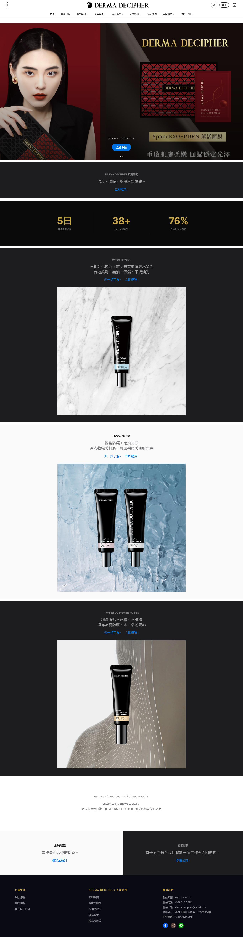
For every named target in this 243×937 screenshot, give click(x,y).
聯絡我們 (182, 860)
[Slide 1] (120, 156)
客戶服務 (168, 14)
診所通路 (20, 897)
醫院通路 (20, 903)
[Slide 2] (122, 156)
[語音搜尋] (214, 5)
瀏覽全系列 (60, 860)
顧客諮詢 (94, 897)
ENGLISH (187, 14)
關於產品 (117, 14)
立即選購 (121, 147)
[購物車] (234, 5)
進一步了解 (112, 279)
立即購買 (132, 279)
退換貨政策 (95, 908)
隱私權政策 (95, 920)
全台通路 (99, 14)
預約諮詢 (151, 14)
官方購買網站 (22, 908)
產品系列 (82, 14)
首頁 (52, 14)
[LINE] (181, 925)
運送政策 (94, 914)
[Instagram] (173, 925)
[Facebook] (165, 925)
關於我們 (135, 14)
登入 (224, 5)
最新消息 (65, 14)
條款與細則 (95, 903)
